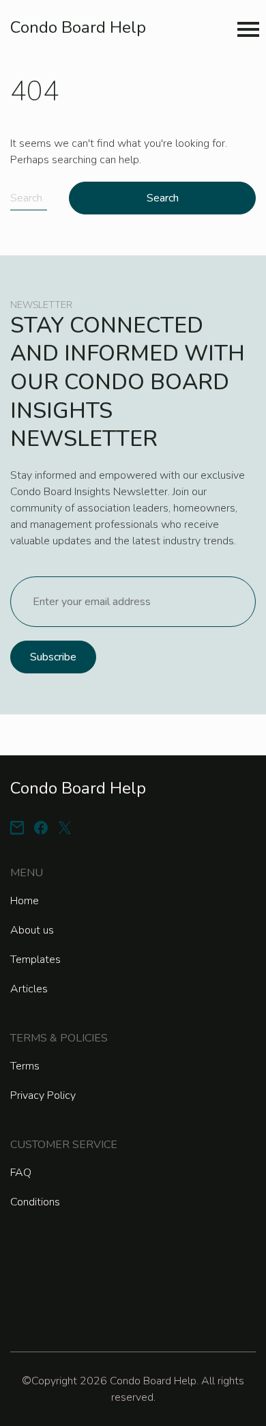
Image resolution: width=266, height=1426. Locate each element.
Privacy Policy (43, 1095)
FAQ (20, 1172)
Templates (35, 959)
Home (24, 900)
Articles (29, 988)
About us (32, 930)
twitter (65, 828)
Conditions (35, 1202)
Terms (25, 1066)
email (17, 828)
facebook (41, 828)
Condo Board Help (78, 27)
